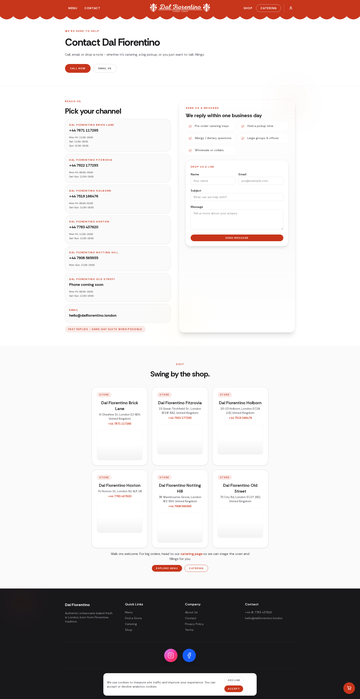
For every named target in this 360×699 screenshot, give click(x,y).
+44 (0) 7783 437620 (258, 612)
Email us (105, 68)
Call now (78, 68)
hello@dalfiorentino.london (263, 618)
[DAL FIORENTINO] (180, 8)
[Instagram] (171, 655)
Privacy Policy (194, 624)
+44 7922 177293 (83, 165)
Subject (196, 190)
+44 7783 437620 (83, 227)
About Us (191, 612)
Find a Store (133, 618)
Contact (92, 8)
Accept (234, 688)
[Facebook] (189, 655)
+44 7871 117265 (83, 130)
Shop (248, 8)
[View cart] (349, 688)
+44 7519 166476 (83, 196)
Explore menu (167, 568)
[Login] (291, 8)
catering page (191, 554)
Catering (268, 8)
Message (197, 207)
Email (242, 174)
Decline (234, 680)
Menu (72, 8)
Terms (189, 630)
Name (195, 174)
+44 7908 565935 (83, 257)
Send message (236, 238)
